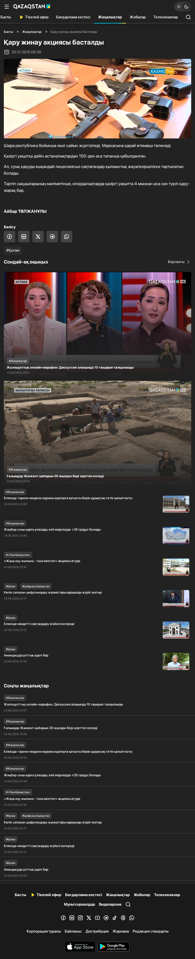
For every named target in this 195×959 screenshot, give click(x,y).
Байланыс (73, 931)
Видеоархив (110, 904)
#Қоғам (12, 250)
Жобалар (138, 17)
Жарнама (120, 931)
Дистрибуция (97, 931)
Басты (8, 32)
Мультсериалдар (79, 904)
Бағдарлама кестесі (73, 17)
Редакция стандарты (151, 931)
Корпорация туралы (44, 931)
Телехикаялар (165, 17)
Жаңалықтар (110, 17)
